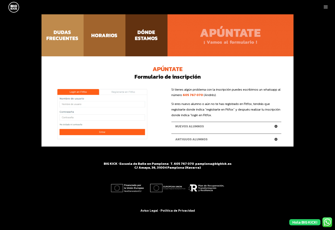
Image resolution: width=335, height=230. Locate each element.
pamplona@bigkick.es (213, 163)
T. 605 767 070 (182, 163)
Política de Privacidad (178, 210)
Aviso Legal (149, 210)
